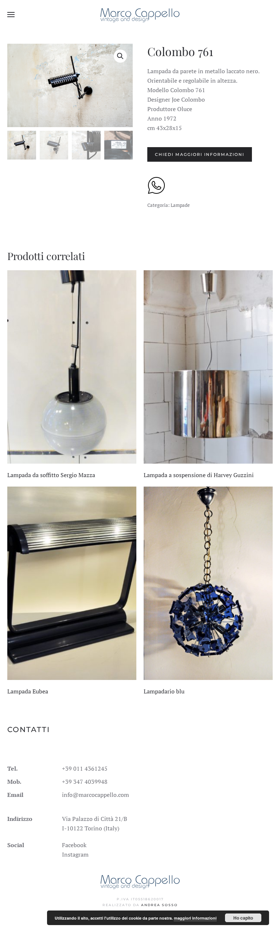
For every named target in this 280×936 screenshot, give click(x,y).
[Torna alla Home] (140, 14)
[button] (11, 14)
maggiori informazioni (195, 918)
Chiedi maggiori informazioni (199, 154)
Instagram (75, 854)
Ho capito (243, 918)
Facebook (74, 845)
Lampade (180, 205)
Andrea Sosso (159, 905)
